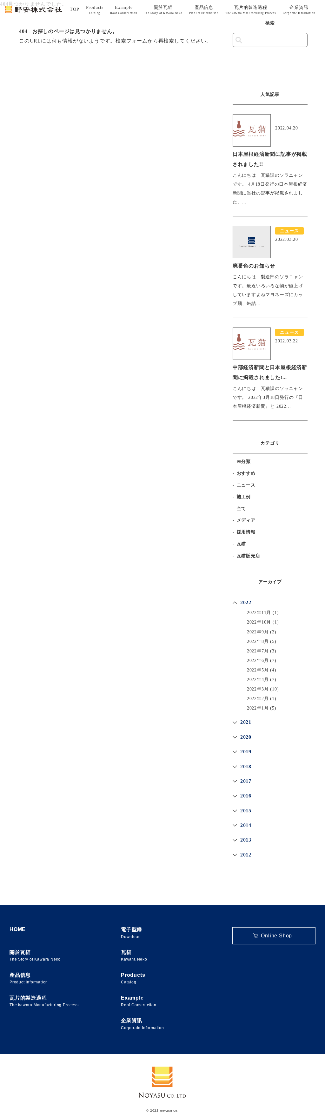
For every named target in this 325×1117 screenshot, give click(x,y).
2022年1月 (258, 708)
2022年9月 (258, 632)
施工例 (244, 496)
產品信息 (204, 10)
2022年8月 (258, 641)
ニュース (246, 485)
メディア (246, 520)
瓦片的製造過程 (250, 10)
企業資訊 (299, 10)
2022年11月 (259, 612)
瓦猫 (241, 543)
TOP (74, 9)
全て (241, 508)
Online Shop (276, 935)
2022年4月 (258, 679)
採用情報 (246, 532)
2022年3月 (258, 689)
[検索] (238, 40)
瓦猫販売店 (248, 555)
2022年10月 (259, 622)
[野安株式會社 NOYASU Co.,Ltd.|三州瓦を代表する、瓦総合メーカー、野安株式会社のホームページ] (33, 9)
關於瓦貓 (163, 10)
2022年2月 (258, 698)
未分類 (244, 461)
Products (94, 10)
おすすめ (246, 473)
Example (123, 10)
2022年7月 (258, 651)
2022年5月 (258, 670)
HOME (18, 929)
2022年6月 (258, 660)
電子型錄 (131, 933)
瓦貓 (134, 955)
